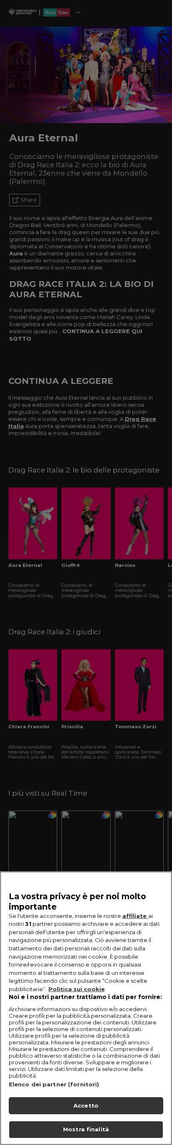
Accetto (86, 1105)
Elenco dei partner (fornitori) (54, 1084)
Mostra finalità (86, 1129)
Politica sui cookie (76, 989)
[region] (86, 1008)
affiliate (135, 916)
